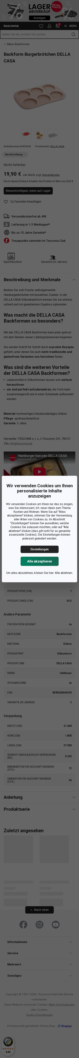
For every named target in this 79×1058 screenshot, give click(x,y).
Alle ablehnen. (64, 573)
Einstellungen (39, 549)
